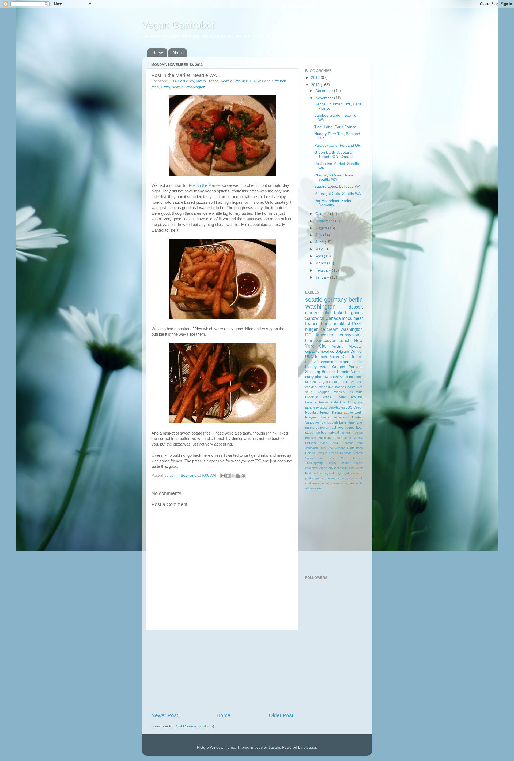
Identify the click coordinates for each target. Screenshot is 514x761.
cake (335, 382)
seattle (177, 87)
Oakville (310, 453)
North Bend (355, 448)
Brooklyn (311, 397)
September (325, 221)
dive (360, 422)
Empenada (325, 437)
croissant (334, 468)
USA (309, 357)
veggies (323, 392)
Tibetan (341, 397)
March (321, 263)
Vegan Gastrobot (178, 24)
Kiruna (337, 412)
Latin (322, 448)
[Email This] (223, 475)
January (322, 277)
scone (341, 478)
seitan (350, 478)
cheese (323, 402)
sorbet (321, 433)
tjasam (274, 747)
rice (360, 387)
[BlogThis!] (228, 475)
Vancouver (313, 422)
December (324, 91)
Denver (356, 352)
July (319, 235)
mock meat (352, 318)
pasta (351, 387)
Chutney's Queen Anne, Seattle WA (334, 177)
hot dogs (324, 473)
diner (352, 422)
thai (308, 340)
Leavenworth (353, 412)
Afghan (358, 432)
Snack (309, 458)
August (321, 228)
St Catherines (352, 458)
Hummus (347, 442)
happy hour (354, 427)
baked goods (348, 312)
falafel (334, 402)
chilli (345, 382)
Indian (358, 377)
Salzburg (312, 372)
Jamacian (311, 448)
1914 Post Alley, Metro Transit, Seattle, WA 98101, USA (214, 81)
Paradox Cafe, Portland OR (337, 145)
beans (345, 463)
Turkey (332, 463)
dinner (311, 312)
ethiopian (322, 427)
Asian (334, 357)
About (177, 52)
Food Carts (329, 442)
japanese (312, 407)
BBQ (349, 407)
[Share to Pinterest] (243, 475)
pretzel (319, 478)
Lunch (344, 340)
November (324, 98)
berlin (356, 299)
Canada (333, 318)
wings (346, 433)
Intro (360, 442)
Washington (195, 87)
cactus (358, 463)
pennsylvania (350, 334)
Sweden (357, 417)
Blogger (309, 747)
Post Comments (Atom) (194, 726)
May (319, 249)
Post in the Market (205, 185)
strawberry (325, 483)
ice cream (329, 329)
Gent (345, 357)
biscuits (332, 422)
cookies (310, 387)
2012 (316, 85)
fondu (359, 468)
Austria (337, 346)
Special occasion (333, 417)
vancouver (325, 340)
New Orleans (336, 448)
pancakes (356, 473)
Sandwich (314, 318)
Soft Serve (327, 458)
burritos (310, 402)
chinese (357, 382)
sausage (330, 478)
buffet (343, 422)
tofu (325, 312)
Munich (310, 382)
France (312, 323)
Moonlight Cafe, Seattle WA (337, 194)
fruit (360, 402)
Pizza (165, 87)
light (346, 473)
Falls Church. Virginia (348, 437)
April (319, 256)
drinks (309, 427)
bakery (311, 367)
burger (311, 329)
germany (335, 299)
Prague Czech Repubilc (334, 453)
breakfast (341, 323)
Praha (326, 397)
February (323, 270)
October (322, 214)
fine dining (348, 402)
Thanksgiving (314, 463)
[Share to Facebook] (238, 475)
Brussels (311, 437)
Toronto (342, 372)
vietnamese (323, 362)
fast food (337, 427)
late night (337, 473)
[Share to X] (233, 475)
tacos (324, 407)
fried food (311, 473)
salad (309, 433)
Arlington (346, 377)
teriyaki (333, 433)
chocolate (311, 468)
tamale (349, 483)
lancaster (324, 334)
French (325, 412)
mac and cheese (348, 362)
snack (359, 478)
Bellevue (356, 392)
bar (324, 422)
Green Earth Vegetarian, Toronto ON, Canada (335, 154)
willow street (313, 488)
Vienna (357, 372)
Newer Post (164, 715)
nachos (340, 387)
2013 (316, 78)
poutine (310, 478)
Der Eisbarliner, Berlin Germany (332, 203)
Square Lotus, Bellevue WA (337, 186)
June (320, 242)
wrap (324, 367)
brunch (321, 357)
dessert (356, 307)
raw (325, 377)
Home (157, 52)
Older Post (281, 715)
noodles (327, 352)
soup (308, 392)
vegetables (337, 407)
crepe (323, 468)
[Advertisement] (222, 671)
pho (318, 377)
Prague (310, 417)
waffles (339, 392)
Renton (358, 453)
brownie (357, 397)
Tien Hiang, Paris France (335, 127)
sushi (334, 377)
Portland (356, 367)
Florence (311, 442)
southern (311, 483)
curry (309, 377)
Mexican (356, 346)
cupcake (312, 352)
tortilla (359, 483)
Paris (326, 323)
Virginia (324, 382)
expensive (325, 387)
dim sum (348, 468)
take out (338, 483)
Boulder (328, 372)
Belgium (342, 352)
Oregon (338, 367)
